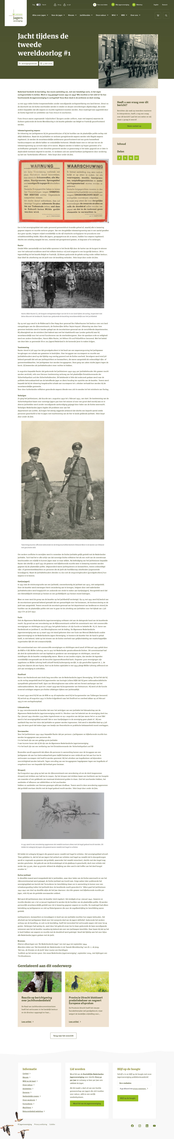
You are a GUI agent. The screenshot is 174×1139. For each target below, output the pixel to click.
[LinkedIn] (147, 1126)
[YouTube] (154, 1126)
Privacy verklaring (40, 1124)
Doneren (26, 1092)
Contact (26, 1073)
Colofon (52, 1124)
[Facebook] (132, 1126)
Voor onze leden (102, 5)
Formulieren (27, 1104)
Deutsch (164, 4)
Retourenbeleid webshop (33, 1111)
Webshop (139, 4)
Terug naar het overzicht (63, 1035)
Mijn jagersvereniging (122, 5)
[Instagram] (140, 1126)
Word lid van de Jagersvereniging (87, 1103)
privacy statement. (139, 1088)
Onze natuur (28, 1085)
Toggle (38, 4)
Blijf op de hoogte (127, 1098)
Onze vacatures (29, 1100)
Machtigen (27, 1107)
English (156, 4)
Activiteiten (27, 1089)
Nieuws (26, 1077)
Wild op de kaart (29, 1081)
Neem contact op (134, 126)
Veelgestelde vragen (31, 1096)
